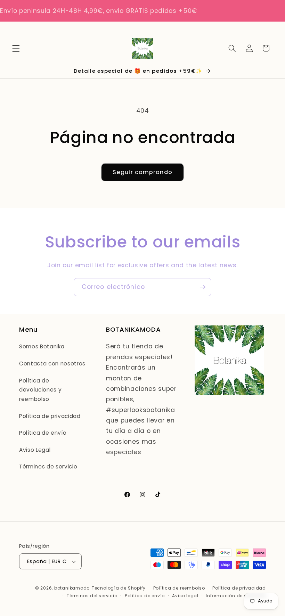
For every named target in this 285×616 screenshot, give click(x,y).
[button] (16, 48)
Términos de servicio (48, 466)
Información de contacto (236, 596)
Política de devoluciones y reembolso (40, 390)
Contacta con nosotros (52, 363)
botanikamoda (72, 588)
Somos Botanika (41, 346)
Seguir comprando (142, 172)
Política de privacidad (50, 416)
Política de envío (42, 432)
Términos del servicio (92, 596)
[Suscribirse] (202, 287)
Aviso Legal (34, 449)
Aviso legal (185, 596)
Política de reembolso (179, 588)
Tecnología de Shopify (119, 588)
